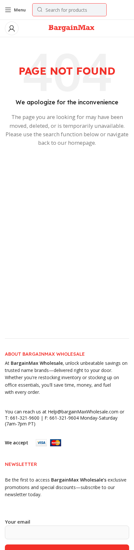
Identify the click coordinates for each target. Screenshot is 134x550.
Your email (17, 521)
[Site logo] (71, 27)
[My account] (12, 28)
